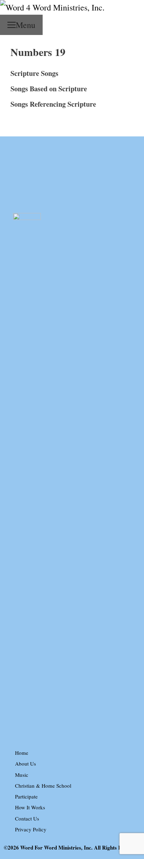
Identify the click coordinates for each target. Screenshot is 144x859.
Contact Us (27, 818)
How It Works (30, 807)
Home (21, 752)
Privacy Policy (30, 829)
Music (21, 774)
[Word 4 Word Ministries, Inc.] (52, 7)
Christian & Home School (43, 785)
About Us (25, 763)
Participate (26, 796)
